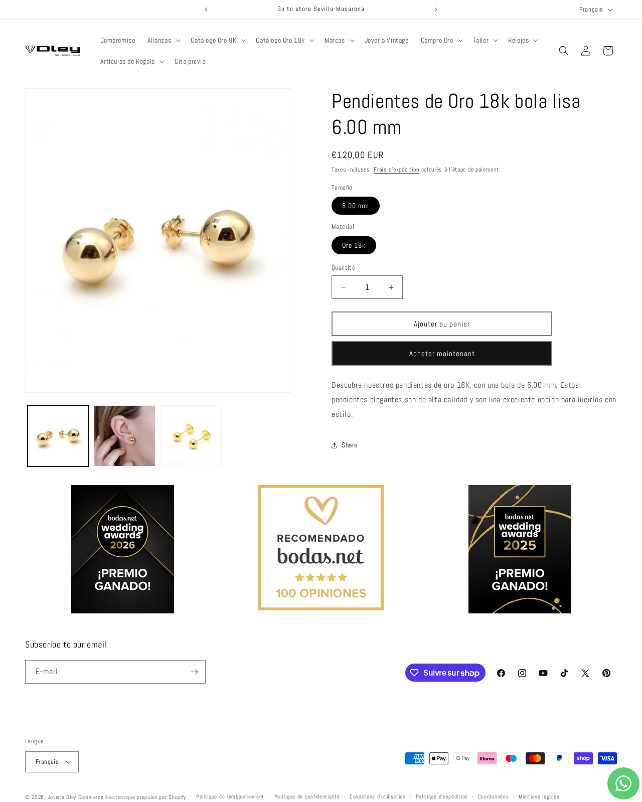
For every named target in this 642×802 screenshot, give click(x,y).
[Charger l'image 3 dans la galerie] (191, 435)
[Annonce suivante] (436, 9)
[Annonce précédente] (206, 9)
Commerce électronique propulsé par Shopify (132, 796)
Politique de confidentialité (307, 796)
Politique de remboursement (230, 796)
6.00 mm (355, 205)
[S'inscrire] (194, 672)
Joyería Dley (62, 796)
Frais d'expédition (396, 170)
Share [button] (350, 444)
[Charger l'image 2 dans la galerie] (124, 435)
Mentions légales (539, 796)
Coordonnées (493, 796)
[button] (163, 40)
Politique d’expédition (442, 796)
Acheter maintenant (442, 353)
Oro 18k (354, 245)
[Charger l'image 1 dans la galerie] (58, 435)
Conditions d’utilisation (378, 796)
